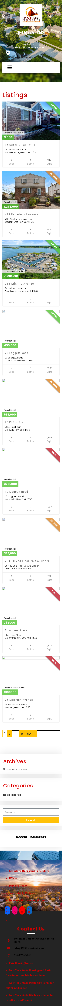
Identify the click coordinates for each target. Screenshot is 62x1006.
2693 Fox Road (15, 422)
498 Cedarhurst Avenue (22, 214)
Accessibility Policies (22, 893)
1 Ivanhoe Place (16, 630)
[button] (7, 67)
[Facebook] (7, 912)
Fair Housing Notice (21, 963)
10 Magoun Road (16, 491)
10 (22, 734)
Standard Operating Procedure (29, 871)
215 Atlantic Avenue (19, 283)
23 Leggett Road (16, 353)
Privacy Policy (18, 885)
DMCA (13, 878)
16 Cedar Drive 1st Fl (20, 144)
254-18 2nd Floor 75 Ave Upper (27, 561)
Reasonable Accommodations (28, 900)
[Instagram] (15, 912)
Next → (31, 734)
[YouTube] (22, 912)
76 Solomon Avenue (19, 699)
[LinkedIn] (29, 912)
